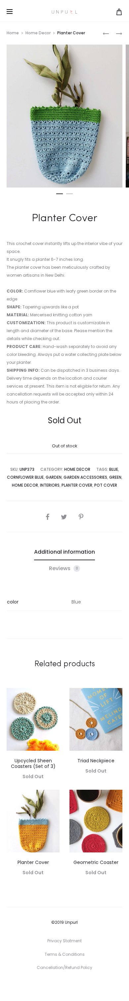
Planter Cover (33, 862)
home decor (25, 485)
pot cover (105, 485)
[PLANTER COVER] (106, 33)
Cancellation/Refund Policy (64, 967)
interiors (50, 485)
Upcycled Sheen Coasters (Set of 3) (33, 763)
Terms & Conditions (65, 954)
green (115, 477)
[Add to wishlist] (51, 696)
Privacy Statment (64, 941)
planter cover (77, 485)
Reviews (63, 568)
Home (13, 33)
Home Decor (38, 33)
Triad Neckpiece (95, 760)
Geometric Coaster (95, 862)
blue (113, 469)
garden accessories (85, 477)
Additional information (64, 552)
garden (54, 477)
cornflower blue (25, 477)
